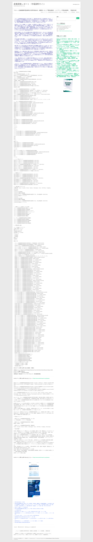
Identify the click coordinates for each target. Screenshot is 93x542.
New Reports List (76, 4)
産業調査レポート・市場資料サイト (29, 4)
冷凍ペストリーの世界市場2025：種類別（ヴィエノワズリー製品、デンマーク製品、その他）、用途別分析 (68, 57)
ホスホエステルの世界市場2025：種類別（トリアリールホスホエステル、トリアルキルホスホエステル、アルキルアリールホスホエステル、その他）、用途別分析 (68, 45)
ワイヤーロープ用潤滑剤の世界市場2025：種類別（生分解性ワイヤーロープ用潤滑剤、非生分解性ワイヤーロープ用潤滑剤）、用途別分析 (68, 54)
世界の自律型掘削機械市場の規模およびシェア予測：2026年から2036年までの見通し (29, 508)
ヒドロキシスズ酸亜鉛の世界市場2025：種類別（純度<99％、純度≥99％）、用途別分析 (67, 66)
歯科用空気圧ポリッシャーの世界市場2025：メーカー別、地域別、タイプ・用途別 (29, 520)
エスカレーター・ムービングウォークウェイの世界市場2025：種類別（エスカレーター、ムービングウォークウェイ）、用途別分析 (68, 48)
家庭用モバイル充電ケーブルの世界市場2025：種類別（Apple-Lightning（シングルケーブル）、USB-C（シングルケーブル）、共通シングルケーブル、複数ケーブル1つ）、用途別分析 (33, 534)
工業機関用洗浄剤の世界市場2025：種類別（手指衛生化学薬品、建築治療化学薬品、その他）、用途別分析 (68, 76)
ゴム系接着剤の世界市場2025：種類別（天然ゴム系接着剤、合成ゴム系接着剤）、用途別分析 (67, 68)
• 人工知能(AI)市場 (18, 510)
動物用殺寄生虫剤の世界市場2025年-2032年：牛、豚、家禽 (25, 516)
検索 (57, 16)
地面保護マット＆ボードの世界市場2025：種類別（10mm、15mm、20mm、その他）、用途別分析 (66, 64)
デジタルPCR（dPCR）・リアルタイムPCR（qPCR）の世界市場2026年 (27, 515)
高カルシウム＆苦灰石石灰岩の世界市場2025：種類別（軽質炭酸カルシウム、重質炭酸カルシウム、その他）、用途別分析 (68, 42)
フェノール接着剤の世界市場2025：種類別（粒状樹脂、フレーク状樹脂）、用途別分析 (32, 530)
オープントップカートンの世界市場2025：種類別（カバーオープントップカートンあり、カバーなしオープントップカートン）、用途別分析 (68, 71)
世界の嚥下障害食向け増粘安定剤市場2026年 (22, 522)
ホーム (44, 12)
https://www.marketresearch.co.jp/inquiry (41, 378)
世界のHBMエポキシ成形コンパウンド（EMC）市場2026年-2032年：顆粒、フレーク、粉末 (30, 511)
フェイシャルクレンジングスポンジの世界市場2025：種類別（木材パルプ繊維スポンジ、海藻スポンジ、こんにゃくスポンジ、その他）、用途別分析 (68, 61)
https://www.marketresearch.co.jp (65, 30)
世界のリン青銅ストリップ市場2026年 (21, 507)
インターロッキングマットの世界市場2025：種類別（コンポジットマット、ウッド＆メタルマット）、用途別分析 (68, 74)
